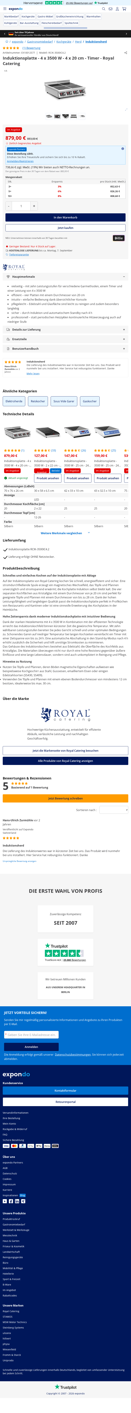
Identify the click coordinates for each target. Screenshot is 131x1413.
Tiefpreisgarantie (19, 254)
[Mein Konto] (117, 9)
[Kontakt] (110, 9)
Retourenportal (66, 1102)
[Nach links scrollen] (4, 33)
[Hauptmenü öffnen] (4, 9)
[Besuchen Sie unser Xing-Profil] (23, 1202)
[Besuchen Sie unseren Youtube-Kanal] (5, 1202)
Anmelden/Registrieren (20, 161)
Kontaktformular (65, 1090)
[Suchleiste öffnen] (103, 9)
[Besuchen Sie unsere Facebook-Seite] (11, 1202)
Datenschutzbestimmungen (73, 1054)
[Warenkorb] (124, 9)
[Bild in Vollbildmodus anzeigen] (126, 109)
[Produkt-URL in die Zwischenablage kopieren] (125, 52)
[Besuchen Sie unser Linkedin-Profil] (17, 1202)
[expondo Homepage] (6, 42)
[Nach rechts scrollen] (126, 33)
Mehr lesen (33, 373)
